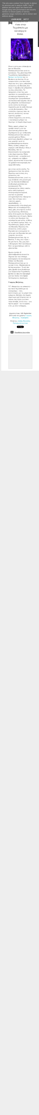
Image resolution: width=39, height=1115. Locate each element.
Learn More (16, 19)
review (20, 321)
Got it (26, 19)
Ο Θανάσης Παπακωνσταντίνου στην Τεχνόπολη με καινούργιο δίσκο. (20, 25)
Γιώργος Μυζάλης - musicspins (22, 316)
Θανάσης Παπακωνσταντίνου (21, 322)
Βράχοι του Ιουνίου (15, 77)
